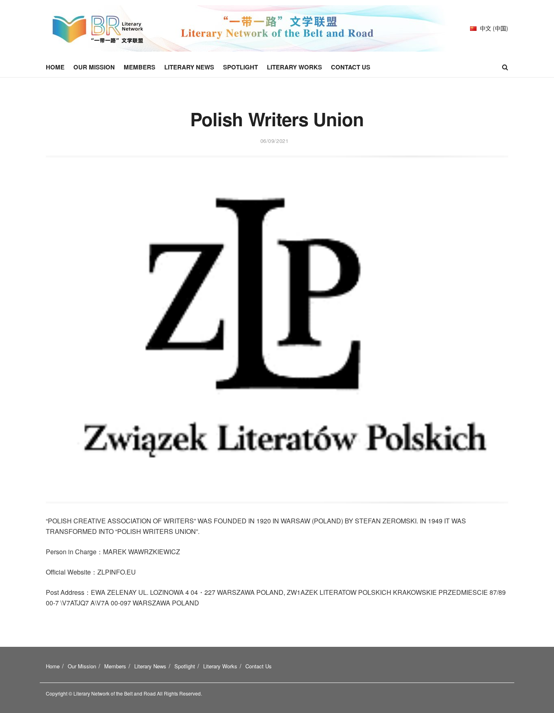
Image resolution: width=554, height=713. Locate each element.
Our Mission (94, 67)
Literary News (189, 67)
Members (139, 67)
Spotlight (240, 67)
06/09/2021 (274, 141)
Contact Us (350, 67)
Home (55, 67)
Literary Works (294, 67)
